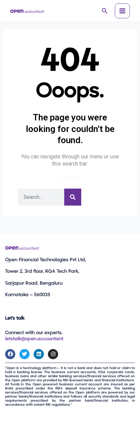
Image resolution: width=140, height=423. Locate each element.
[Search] (72, 197)
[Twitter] (24, 354)
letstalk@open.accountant (34, 339)
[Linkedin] (39, 354)
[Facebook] (10, 354)
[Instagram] (53, 354)
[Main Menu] (122, 10)
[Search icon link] (105, 11)
